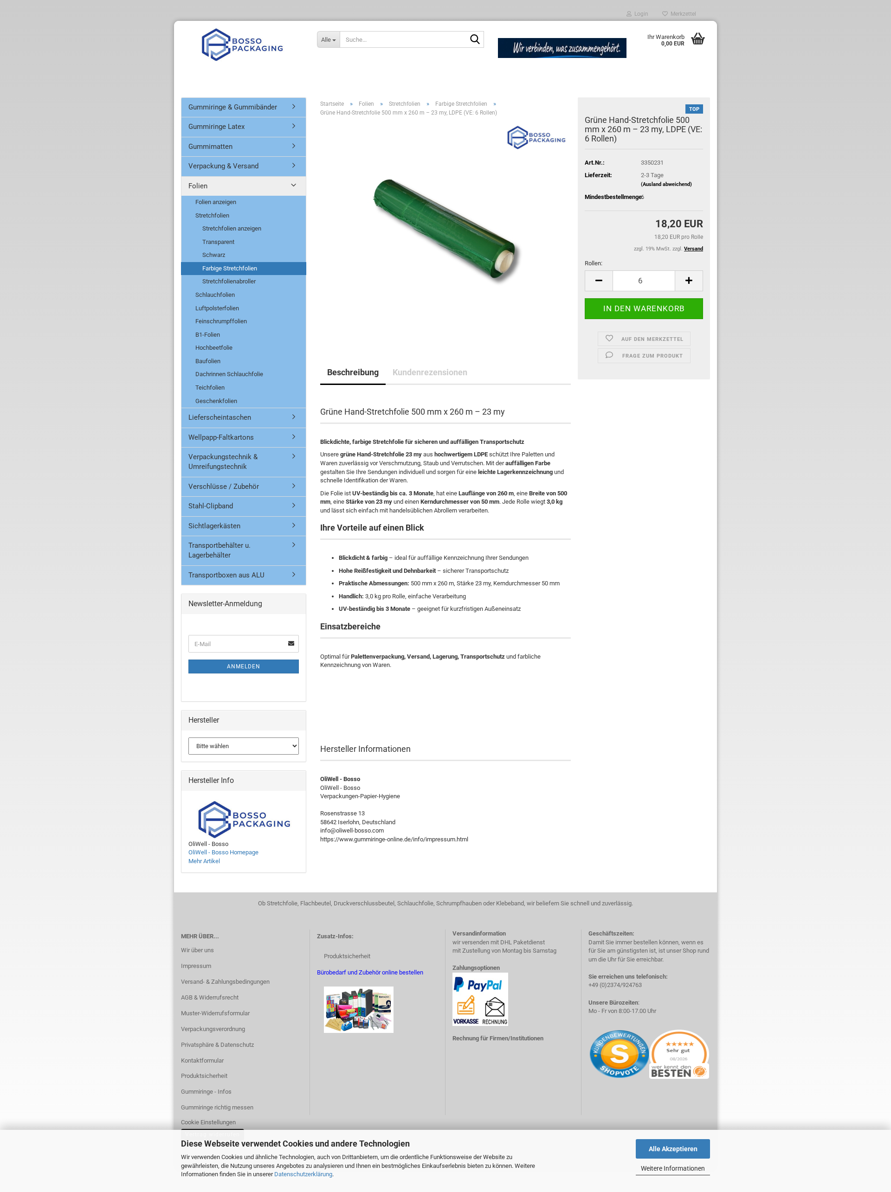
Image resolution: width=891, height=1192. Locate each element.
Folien (197, 186)
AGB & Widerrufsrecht (210, 997)
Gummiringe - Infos (206, 1091)
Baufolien (207, 361)
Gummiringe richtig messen (217, 1107)
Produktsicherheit (204, 1075)
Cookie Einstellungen (208, 1122)
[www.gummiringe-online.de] (242, 44)
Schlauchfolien (215, 294)
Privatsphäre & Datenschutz (217, 1044)
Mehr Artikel (204, 861)
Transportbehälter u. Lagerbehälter (219, 550)
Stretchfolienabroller (229, 281)
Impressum (196, 965)
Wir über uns (197, 950)
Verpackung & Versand (223, 166)
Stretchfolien (212, 215)
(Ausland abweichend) (666, 184)
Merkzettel (682, 14)
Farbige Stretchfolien (229, 268)
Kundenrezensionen (430, 372)
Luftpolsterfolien (217, 308)
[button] (599, 280)
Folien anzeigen (215, 202)
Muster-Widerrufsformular (215, 1013)
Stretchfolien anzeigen (231, 228)
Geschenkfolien (216, 400)
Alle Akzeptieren (673, 1149)
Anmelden (243, 666)
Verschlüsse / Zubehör (223, 486)
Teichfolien (210, 387)
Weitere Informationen (673, 1168)
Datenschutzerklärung (303, 1174)
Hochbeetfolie (213, 347)
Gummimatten (210, 146)
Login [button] (640, 14)
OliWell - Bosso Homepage (223, 852)
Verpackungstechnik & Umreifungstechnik (223, 462)
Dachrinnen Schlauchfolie (229, 374)
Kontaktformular (202, 1060)
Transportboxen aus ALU (226, 575)
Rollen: (593, 263)
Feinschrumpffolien (221, 321)
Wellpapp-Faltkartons (221, 437)
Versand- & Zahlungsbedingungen (225, 981)
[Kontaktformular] (589, 1053)
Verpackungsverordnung (213, 1028)
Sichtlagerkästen (214, 526)
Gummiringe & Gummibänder (232, 107)
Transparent (218, 241)
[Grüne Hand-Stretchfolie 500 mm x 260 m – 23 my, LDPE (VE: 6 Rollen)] (445, 227)
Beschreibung (353, 372)
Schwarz (213, 254)
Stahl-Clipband (210, 506)
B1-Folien (207, 334)
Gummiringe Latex (216, 126)
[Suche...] (475, 40)
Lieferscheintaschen (219, 417)
